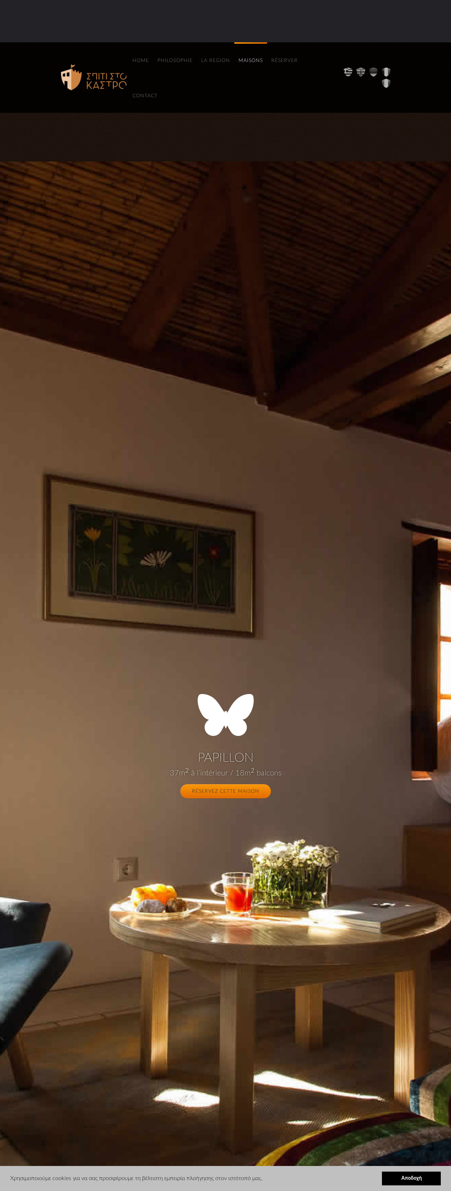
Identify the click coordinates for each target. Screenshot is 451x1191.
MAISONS (251, 60)
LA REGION (215, 60)
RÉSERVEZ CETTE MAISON (225, 791)
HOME (140, 60)
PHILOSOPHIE (175, 60)
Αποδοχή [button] (411, 1178)
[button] (265, 1179)
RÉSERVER (284, 60)
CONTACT (144, 95)
